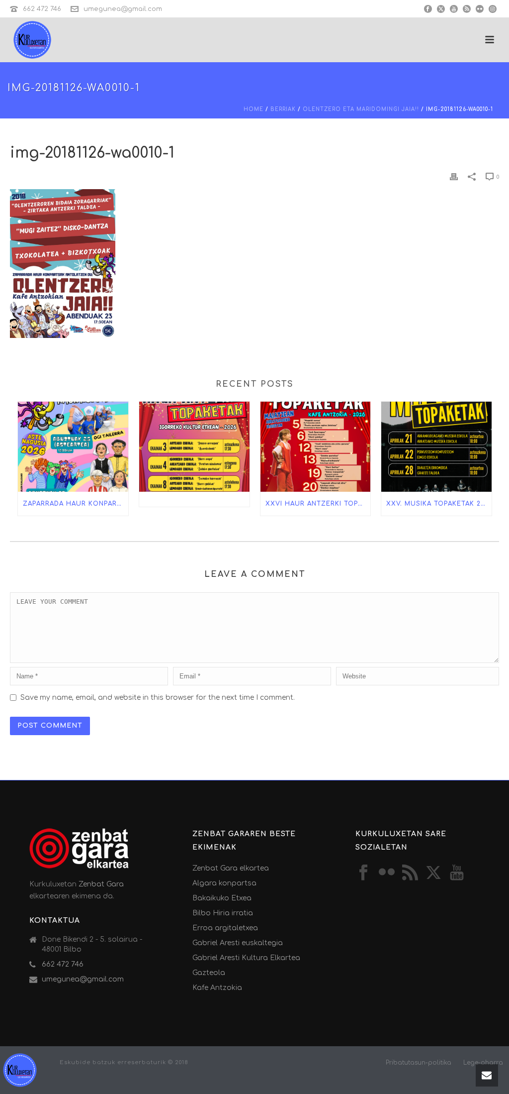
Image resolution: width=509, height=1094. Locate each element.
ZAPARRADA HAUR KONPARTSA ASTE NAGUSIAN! (75, 503)
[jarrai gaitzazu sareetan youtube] (457, 873)
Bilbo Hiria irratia (222, 913)
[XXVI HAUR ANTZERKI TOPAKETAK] (315, 447)
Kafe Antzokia (217, 987)
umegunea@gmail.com (123, 8)
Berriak (283, 109)
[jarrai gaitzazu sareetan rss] (410, 873)
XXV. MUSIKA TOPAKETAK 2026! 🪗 (439, 503)
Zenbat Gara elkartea (230, 868)
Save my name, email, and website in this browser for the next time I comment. (157, 697)
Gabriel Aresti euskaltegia (237, 943)
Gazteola (208, 973)
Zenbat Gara (101, 884)
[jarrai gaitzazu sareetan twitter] (433, 873)
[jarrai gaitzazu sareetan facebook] (363, 873)
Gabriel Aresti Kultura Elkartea (246, 958)
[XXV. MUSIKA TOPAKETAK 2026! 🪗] (436, 447)
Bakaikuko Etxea (222, 898)
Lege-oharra (483, 1062)
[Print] (454, 176)
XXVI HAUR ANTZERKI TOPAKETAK (318, 503)
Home (253, 109)
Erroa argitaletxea (225, 928)
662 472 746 (42, 8)
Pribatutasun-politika (418, 1062)
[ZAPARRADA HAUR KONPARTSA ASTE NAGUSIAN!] (73, 447)
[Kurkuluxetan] (20, 1069)
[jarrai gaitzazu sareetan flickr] (387, 873)
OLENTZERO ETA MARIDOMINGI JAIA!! (361, 109)
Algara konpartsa (224, 883)
